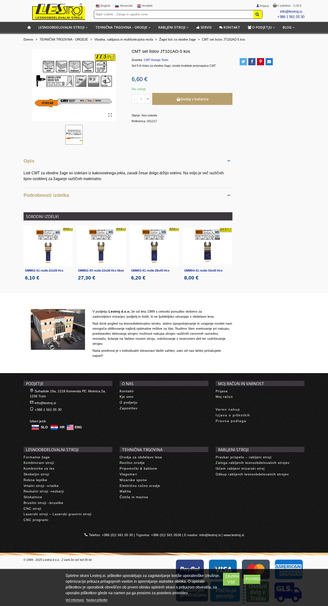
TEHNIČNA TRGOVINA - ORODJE (121, 27)
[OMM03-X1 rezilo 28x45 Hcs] (154, 246)
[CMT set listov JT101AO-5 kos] (110, 115)
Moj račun (224, 397)
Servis (206, 27)
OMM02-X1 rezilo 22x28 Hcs (44, 270)
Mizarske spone (133, 480)
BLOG (287, 27)
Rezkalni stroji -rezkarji (44, 491)
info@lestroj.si (291, 11)
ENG (78, 427)
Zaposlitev (129, 408)
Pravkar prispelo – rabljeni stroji (244, 457)
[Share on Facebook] (251, 61)
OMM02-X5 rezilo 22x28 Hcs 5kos (101, 270)
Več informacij (75, 600)
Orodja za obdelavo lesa (141, 457)
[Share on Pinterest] (260, 61)
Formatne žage (37, 457)
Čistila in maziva (134, 497)
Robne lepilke (35, 480)
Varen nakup (228, 409)
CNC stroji (32, 508)
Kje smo (127, 397)
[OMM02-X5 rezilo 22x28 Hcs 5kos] (101, 246)
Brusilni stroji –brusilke (43, 503)
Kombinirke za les (39, 468)
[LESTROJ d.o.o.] (58, 10)
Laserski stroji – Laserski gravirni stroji (57, 514)
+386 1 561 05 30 (290, 17)
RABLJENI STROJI (171, 27)
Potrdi (253, 579)
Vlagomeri (128, 474)
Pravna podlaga (231, 421)
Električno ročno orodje (140, 486)
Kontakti (127, 391)
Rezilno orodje (132, 463)
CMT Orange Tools (156, 60)
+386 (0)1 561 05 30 (117, 535)
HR (62, 427)
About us (35, 303)
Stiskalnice (33, 497)
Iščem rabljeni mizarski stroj (240, 468)
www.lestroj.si (234, 535)
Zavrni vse (232, 579)
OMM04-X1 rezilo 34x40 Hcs (203, 270)
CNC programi (36, 520)
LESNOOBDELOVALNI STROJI (61, 27)
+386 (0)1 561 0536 (166, 535)
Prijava (222, 391)
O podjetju (262, 27)
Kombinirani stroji (39, 463)
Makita (125, 491)
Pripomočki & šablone (138, 468)
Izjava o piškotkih (233, 415)
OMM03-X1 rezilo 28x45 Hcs (150, 270)
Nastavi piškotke (97, 600)
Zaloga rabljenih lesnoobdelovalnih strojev (253, 463)
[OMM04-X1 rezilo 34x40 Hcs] (207, 246)
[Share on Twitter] (243, 61)
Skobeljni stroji (36, 474)
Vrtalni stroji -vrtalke (41, 486)
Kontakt (232, 27)
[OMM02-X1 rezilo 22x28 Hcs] (48, 246)
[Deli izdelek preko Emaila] (269, 61)
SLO (44, 427)
